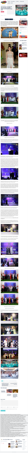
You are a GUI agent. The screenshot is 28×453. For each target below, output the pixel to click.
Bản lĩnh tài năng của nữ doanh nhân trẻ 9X (20, 443)
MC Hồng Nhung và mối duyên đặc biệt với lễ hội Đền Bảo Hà (3, 391)
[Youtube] (3, 443)
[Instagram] (2, 443)
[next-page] (20, 32)
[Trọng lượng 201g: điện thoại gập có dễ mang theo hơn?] (9, 391)
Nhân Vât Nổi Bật (15, 393)
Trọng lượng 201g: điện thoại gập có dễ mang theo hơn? (9, 395)
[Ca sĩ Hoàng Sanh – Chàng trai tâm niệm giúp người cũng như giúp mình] (17, 442)
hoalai (2, 15)
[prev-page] (19, 32)
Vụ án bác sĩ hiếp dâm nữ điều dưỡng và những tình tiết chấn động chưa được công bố (20, 446)
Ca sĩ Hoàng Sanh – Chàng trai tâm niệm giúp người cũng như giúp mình (20, 441)
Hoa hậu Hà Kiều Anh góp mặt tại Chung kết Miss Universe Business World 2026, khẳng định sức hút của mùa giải (15, 395)
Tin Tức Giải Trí (8, 393)
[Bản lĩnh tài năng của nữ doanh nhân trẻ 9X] (17, 444)
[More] (14, 19)
